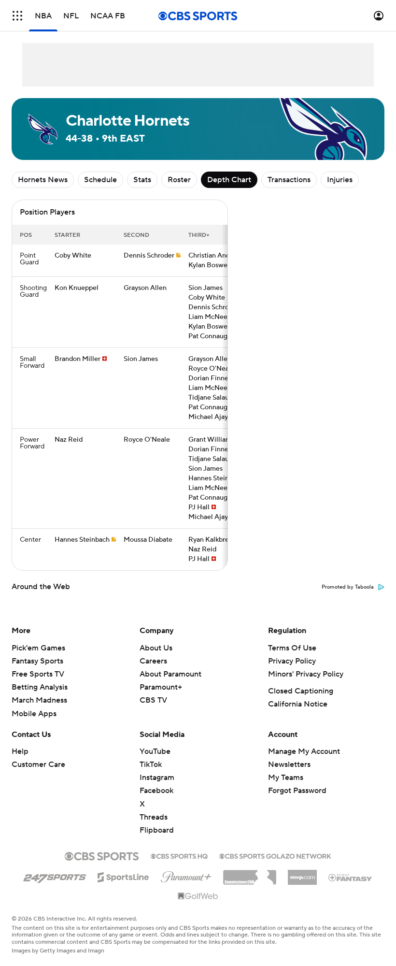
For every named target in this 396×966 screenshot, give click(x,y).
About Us (156, 648)
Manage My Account (304, 751)
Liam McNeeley (212, 317)
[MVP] (302, 874)
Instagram (157, 777)
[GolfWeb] (198, 896)
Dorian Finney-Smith (220, 378)
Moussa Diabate (148, 539)
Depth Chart (229, 180)
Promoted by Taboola (348, 587)
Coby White (73, 255)
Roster (179, 180)
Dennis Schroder (149, 255)
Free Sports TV (38, 674)
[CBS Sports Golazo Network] (275, 855)
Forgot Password (297, 790)
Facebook (156, 790)
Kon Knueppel (77, 288)
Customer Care (38, 764)
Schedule (100, 180)
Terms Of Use (292, 648)
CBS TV (153, 700)
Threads (154, 817)
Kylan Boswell (209, 265)
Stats (142, 180)
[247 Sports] (54, 875)
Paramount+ (161, 687)
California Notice (297, 704)
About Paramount (170, 674)
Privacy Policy (292, 661)
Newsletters (289, 764)
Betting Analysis (40, 687)
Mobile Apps (34, 714)
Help (20, 751)
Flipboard (157, 830)
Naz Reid (69, 439)
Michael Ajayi (209, 417)
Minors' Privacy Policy (305, 674)
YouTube (155, 751)
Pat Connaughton (214, 336)
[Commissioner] (249, 874)
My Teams (285, 777)
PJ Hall (199, 507)
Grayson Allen (145, 288)
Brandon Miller (77, 359)
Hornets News (43, 180)
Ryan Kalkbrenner (215, 539)
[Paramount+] (186, 875)
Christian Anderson (217, 255)
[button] (17, 15)
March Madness (39, 700)
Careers (153, 661)
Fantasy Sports (37, 661)
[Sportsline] (123, 875)
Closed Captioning (300, 691)
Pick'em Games (38, 648)
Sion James (205, 288)
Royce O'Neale (211, 368)
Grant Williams (211, 439)
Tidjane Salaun (210, 397)
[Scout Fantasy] (350, 877)
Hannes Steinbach (215, 478)
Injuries (340, 180)
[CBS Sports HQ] (179, 855)
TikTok (151, 764)
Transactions (289, 180)
